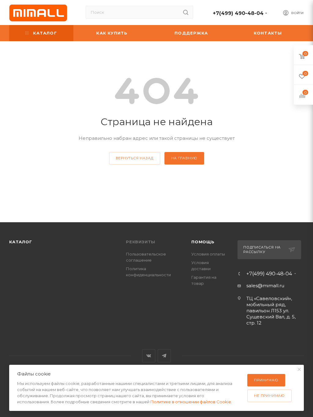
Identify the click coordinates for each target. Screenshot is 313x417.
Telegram (164, 355)
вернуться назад (134, 158)
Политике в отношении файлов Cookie (190, 401)
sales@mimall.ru (265, 285)
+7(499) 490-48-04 (238, 13)
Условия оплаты (208, 254)
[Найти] (185, 12)
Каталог (20, 241)
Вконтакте (148, 355)
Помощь (203, 241)
